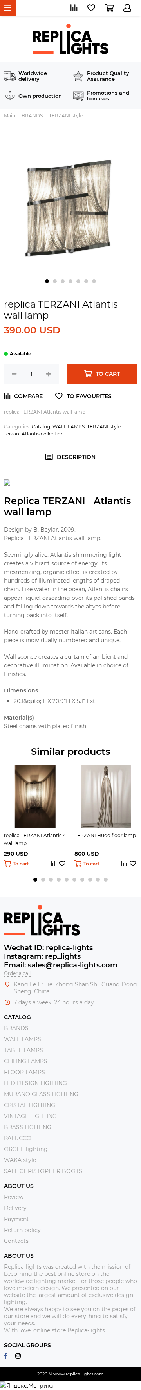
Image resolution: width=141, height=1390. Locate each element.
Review (14, 1197)
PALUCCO (17, 1138)
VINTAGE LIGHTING (30, 1116)
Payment (16, 1218)
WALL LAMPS (68, 427)
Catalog (41, 427)
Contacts (16, 1240)
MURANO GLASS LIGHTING (41, 1094)
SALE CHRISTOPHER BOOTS (43, 1171)
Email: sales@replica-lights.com (61, 965)
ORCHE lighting (26, 1149)
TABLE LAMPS (23, 1050)
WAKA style (20, 1160)
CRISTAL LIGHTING (29, 1105)
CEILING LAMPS (25, 1061)
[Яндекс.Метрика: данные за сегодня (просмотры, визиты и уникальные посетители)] (27, 1385)
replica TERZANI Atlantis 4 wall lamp (35, 839)
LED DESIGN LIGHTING (35, 1083)
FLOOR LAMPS (24, 1072)
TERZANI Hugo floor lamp (105, 835)
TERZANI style (104, 427)
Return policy (22, 1229)
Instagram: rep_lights (42, 956)
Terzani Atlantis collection (34, 434)
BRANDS (16, 1028)
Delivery (15, 1207)
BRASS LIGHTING (27, 1127)
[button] (47, 281)
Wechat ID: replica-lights (48, 948)
